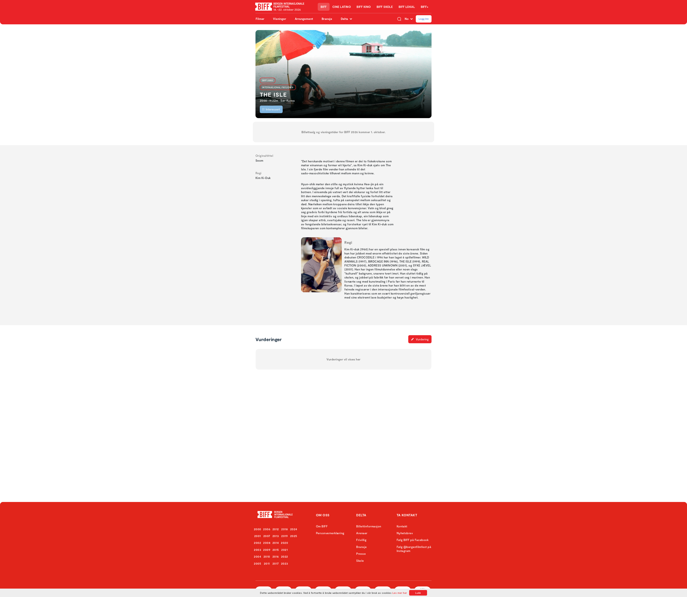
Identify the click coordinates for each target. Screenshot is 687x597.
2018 (284, 529)
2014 (275, 542)
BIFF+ (424, 6)
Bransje (327, 18)
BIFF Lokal (407, 6)
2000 (257, 529)
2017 (275, 563)
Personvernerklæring (330, 533)
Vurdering (422, 339)
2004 (257, 556)
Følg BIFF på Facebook (412, 540)
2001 (257, 536)
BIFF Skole (385, 6)
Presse (361, 553)
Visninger (279, 18)
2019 (284, 536)
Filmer (260, 18)
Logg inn (424, 18)
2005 (257, 563)
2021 (284, 549)
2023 (284, 563)
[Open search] (399, 19)
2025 (293, 536)
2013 (275, 536)
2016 (275, 556)
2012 (275, 529)
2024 (293, 529)
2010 (267, 556)
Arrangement (304, 18)
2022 (284, 556)
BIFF (324, 6)
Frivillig (361, 540)
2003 (257, 549)
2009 (266, 549)
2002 (257, 542)
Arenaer (361, 533)
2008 (266, 542)
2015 (275, 549)
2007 (266, 536)
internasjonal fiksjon (276, 87)
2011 (267, 563)
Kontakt (402, 526)
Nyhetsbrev (405, 533)
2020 (284, 542)
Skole (360, 560)
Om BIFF (322, 526)
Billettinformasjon (368, 526)
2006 (266, 529)
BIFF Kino (364, 6)
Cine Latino (341, 6)
